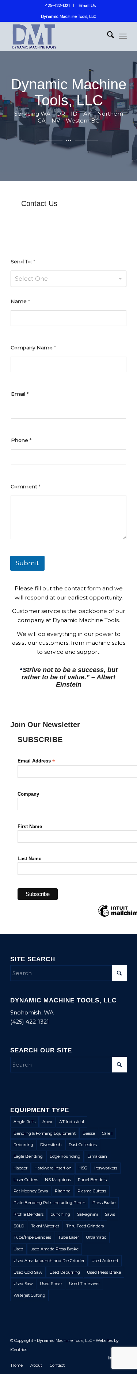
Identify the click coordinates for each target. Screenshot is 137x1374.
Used (18, 1248)
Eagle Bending (28, 1156)
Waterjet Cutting (29, 1295)
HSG (83, 1168)
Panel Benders (92, 1179)
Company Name (33, 347)
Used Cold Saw (28, 1272)
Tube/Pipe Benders (32, 1237)
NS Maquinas (58, 1179)
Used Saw (23, 1283)
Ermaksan (97, 1156)
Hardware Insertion (53, 1168)
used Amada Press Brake (54, 1248)
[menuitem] (57, 5)
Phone (21, 440)
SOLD (19, 1226)
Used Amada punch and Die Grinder (49, 1260)
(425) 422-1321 (29, 1021)
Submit (27, 563)
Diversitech (51, 1144)
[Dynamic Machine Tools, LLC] (56, 36)
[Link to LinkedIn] (110, 1357)
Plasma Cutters (91, 1190)
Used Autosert (104, 1260)
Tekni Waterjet (45, 1226)
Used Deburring (64, 1272)
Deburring (23, 1144)
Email (19, 394)
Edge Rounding (65, 1156)
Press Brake (103, 1202)
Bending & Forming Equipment (45, 1133)
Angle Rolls (24, 1121)
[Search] (107, 36)
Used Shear (51, 1283)
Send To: (23, 261)
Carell (107, 1133)
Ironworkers (105, 1168)
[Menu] (123, 36)
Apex (47, 1121)
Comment (26, 486)
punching (60, 1214)
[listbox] (68, 279)
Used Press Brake (104, 1272)
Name (20, 301)
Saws (110, 1214)
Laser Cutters (26, 1179)
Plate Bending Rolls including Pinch (49, 1202)
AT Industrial (71, 1121)
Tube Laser (68, 1237)
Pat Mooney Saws (31, 1190)
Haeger (20, 1168)
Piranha (63, 1190)
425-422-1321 (57, 5)
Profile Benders (28, 1214)
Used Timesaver (84, 1283)
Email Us (87, 5)
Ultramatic (96, 1237)
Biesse (89, 1133)
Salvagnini (87, 1214)
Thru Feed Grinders (85, 1226)
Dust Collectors (83, 1144)
